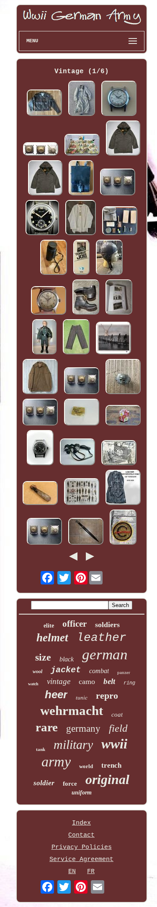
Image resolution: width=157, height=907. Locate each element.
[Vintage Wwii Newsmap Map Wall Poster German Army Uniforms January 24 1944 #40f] (81, 492)
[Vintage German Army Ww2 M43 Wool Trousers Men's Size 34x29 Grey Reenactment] (76, 338)
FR (91, 871)
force (70, 783)
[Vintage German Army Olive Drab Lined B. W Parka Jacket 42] (123, 139)
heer (56, 694)
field (118, 728)
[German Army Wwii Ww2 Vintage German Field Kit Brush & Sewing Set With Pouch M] (120, 221)
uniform (82, 792)
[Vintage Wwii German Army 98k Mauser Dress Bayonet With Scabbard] (86, 532)
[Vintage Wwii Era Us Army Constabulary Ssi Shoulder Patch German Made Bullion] (123, 528)
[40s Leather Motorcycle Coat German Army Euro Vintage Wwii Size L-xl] (123, 488)
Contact (81, 835)
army (56, 761)
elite (49, 626)
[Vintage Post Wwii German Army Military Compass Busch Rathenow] (81, 413)
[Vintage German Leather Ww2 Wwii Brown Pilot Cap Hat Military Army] (109, 258)
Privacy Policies (81, 847)
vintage (58, 681)
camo (87, 681)
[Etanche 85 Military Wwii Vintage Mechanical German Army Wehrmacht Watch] (40, 449)
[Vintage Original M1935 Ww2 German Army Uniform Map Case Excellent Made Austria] (81, 179)
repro (107, 695)
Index (81, 823)
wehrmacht (71, 710)
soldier (43, 783)
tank (40, 749)
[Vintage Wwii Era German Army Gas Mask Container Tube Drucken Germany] (53, 258)
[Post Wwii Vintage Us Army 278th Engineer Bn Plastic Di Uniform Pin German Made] (123, 416)
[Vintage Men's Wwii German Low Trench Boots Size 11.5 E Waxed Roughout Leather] (85, 298)
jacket (66, 670)
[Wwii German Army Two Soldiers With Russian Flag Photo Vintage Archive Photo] (119, 454)
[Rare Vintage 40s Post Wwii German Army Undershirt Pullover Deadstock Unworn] (80, 218)
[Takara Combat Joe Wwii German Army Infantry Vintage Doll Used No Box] (44, 338)
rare (47, 727)
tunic (82, 697)
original (107, 779)
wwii (114, 743)
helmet (52, 637)
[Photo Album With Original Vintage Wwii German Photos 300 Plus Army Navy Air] (119, 298)
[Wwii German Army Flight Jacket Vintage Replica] (44, 103)
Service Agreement (81, 859)
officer (74, 624)
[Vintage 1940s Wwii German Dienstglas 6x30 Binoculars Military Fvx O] (77, 453)
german (105, 654)
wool (37, 671)
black (66, 659)
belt (109, 681)
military (73, 744)
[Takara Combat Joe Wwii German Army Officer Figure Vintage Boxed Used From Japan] (81, 258)
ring (129, 683)
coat (117, 714)
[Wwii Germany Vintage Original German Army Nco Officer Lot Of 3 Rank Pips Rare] (40, 150)
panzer (123, 672)
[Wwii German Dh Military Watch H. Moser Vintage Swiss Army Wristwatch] (119, 99)
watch (33, 684)
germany (83, 728)
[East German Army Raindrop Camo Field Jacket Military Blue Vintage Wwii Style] (40, 377)
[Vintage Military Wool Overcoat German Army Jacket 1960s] (81, 99)
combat (99, 670)
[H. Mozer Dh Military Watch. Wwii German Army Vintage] (48, 301)
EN (72, 871)
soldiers (107, 624)
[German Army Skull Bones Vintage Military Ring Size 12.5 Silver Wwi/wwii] (123, 377)
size (43, 657)
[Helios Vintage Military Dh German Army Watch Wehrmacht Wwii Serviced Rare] (42, 218)
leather (101, 637)
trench (111, 765)
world (86, 766)
